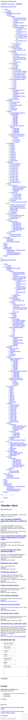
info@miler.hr (11, 4)
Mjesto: (5, 662)
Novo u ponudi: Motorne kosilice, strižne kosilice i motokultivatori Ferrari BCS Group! (14, 537)
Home (2, 509)
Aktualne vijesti (20, 707)
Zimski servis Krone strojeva (10, 585)
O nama (3, 707)
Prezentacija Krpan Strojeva (10, 613)
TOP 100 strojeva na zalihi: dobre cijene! (14, 623)
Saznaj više (3, 530)
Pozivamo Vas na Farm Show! (10, 604)
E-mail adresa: (7, 647)
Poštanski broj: (7, 658)
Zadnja (24, 636)
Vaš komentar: (7, 666)
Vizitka (14, 707)
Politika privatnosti (10, 712)
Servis (6, 707)
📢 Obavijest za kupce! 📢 (9, 572)
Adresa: (6, 654)
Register (6, 497)
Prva (8, 636)
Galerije (10, 707)
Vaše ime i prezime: (8, 643)
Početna (3, 708)
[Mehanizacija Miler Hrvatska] (8, 1)
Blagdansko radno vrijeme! (9, 563)
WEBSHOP (19, 4)
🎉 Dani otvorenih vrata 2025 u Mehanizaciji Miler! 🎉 (11, 550)
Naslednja (20, 636)
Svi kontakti (4, 699)
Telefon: (6, 650)
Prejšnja (11, 636)
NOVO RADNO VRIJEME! (10, 595)
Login (2, 501)
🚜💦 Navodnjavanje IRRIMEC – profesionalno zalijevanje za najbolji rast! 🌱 (14, 520)
